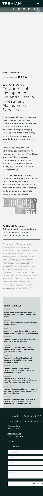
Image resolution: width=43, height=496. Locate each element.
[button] (38, 3)
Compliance (13, 446)
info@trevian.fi (14, 434)
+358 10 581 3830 (15, 436)
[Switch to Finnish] (34, 9)
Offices (10, 441)
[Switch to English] (38, 9)
